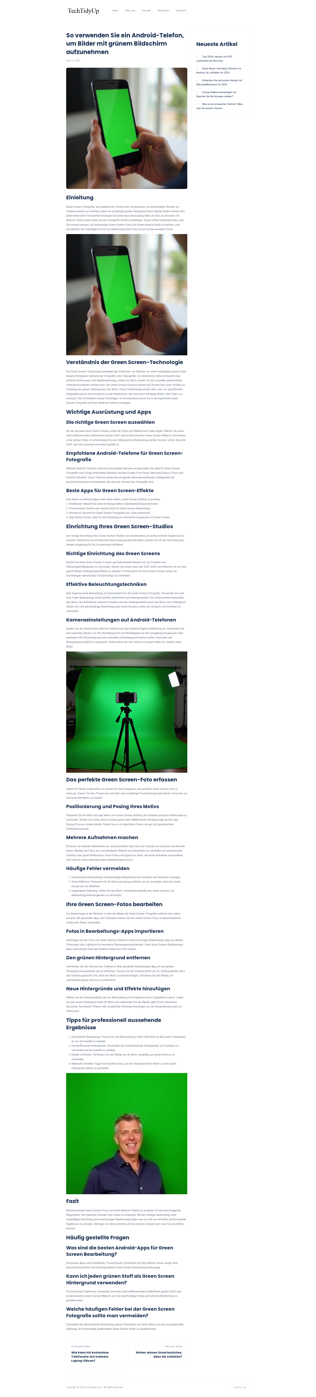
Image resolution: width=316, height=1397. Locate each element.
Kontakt (146, 10)
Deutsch (181, 10)
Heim (115, 10)
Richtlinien (164, 10)
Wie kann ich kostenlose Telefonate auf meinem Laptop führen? (90, 1356)
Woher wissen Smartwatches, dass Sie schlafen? (159, 1354)
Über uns (130, 10)
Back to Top (240, 1387)
